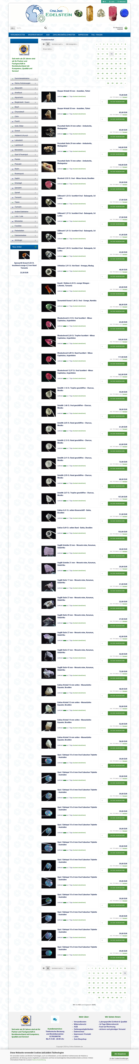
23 (98, 59)
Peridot (17, 159)
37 (98, 68)
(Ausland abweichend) (79, 96)
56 (120, 78)
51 (98, 78)
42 (120, 68)
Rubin (16, 169)
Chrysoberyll (19, 112)
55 (116, 78)
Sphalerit (18, 188)
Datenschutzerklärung (39, 1060)
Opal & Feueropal (21, 154)
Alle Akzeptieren (120, 1054)
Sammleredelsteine (21, 78)
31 (102, 64)
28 (120, 59)
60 (117, 83)
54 (111, 78)
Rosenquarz (19, 174)
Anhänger (18, 240)
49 (120, 73)
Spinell (17, 193)
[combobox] (57, 44)
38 (102, 68)
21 (120, 54)
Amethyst (18, 93)
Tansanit (17, 197)
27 (116, 59)
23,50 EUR (24, 273)
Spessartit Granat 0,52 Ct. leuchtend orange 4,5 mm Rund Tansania (24, 265)
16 (98, 54)
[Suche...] (45, 28)
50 (125, 73)
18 (107, 54)
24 (102, 59)
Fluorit (17, 121)
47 (111, 73)
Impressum (83, 35)
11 (107, 49)
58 (108, 83)
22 (125, 54)
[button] (104, 1)
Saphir (17, 178)
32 (107, 64)
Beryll (16, 107)
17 (102, 54)
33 (111, 64)
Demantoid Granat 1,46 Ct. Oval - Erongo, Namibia (76, 301)
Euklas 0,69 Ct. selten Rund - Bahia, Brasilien (74, 528)
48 (116, 73)
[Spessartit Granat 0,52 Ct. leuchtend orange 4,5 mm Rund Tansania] (24, 255)
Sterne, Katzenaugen (22, 83)
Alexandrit (18, 88)
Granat (17, 131)
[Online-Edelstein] (69, 13)
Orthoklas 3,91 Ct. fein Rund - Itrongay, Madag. (75, 266)
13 (116, 49)
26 (111, 59)
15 (125, 49)
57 (125, 78)
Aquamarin (18, 97)
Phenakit (17, 164)
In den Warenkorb (117, 102)
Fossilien (18, 226)
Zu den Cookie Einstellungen (119, 1058)
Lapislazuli (18, 145)
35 (120, 64)
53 (107, 78)
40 (111, 68)
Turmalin (18, 207)
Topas (16, 202)
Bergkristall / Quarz (21, 102)
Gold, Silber (18, 126)
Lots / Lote (18, 216)
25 (107, 59)
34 (116, 64)
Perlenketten (19, 231)
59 (112, 83)
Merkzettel (122, 1)
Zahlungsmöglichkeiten (64, 35)
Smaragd (18, 183)
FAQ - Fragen (96, 35)
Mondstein (18, 150)
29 (125, 59)
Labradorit (18, 140)
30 (98, 64)
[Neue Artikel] (35, 247)
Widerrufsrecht (35, 35)
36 (125, 64)
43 (125, 68)
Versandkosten (17, 35)
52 (102, 78)
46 (107, 73)
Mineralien (18, 221)
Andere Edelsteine (21, 212)
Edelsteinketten (20, 235)
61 (121, 83)
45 (102, 73)
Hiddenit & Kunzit (21, 135)
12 (111, 49)
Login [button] (112, 1)
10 (102, 49)
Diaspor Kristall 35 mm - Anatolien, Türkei (73, 91)
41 (116, 68)
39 (107, 68)
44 (98, 73)
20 (116, 54)
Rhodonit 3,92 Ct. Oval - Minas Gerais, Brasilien (75, 178)
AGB (48, 35)
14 (120, 49)
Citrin (16, 116)
